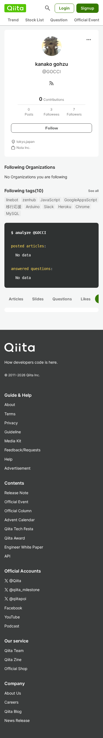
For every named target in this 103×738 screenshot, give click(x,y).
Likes (86, 299)
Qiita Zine (12, 659)
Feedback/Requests (22, 449)
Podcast (11, 626)
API (7, 556)
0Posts (29, 111)
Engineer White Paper (23, 547)
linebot (12, 199)
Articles (16, 299)
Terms (9, 413)
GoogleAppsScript (80, 199)
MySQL (12, 213)
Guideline (12, 431)
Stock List (34, 19)
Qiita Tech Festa (18, 528)
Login (64, 8)
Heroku (64, 206)
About (9, 404)
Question (59, 19)
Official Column (18, 510)
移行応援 (13, 206)
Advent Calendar (19, 519)
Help (8, 459)
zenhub (29, 199)
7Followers (74, 111)
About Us (12, 693)
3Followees (51, 111)
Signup (87, 8)
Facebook (13, 608)
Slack (49, 206)
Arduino (33, 206)
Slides (38, 299)
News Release (17, 720)
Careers (11, 702)
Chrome (83, 206)
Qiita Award (14, 538)
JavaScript (50, 199)
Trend (13, 19)
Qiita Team (14, 650)
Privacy (11, 422)
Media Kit (12, 440)
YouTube (12, 617)
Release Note (16, 492)
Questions (62, 299)
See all (93, 191)
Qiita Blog (13, 711)
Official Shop (15, 668)
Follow (51, 128)
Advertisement (17, 468)
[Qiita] (15, 8)
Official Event (86, 19)
